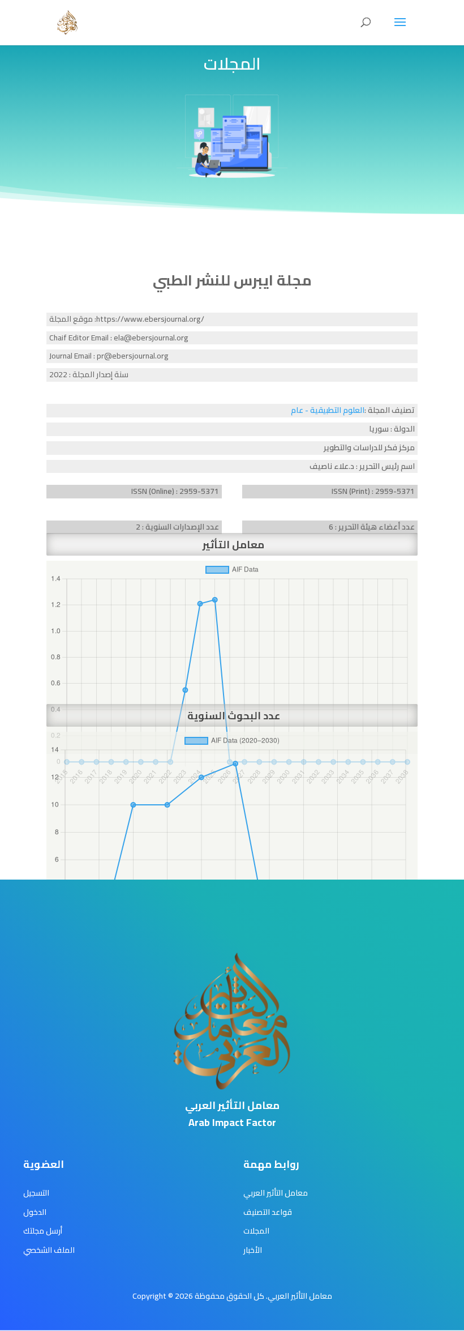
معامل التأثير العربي (275, 1192)
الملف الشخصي (49, 1250)
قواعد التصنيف (267, 1212)
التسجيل (36, 1192)
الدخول (34, 1212)
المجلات (256, 1230)
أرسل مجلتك (42, 1230)
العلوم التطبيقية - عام (327, 410)
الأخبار (252, 1250)
